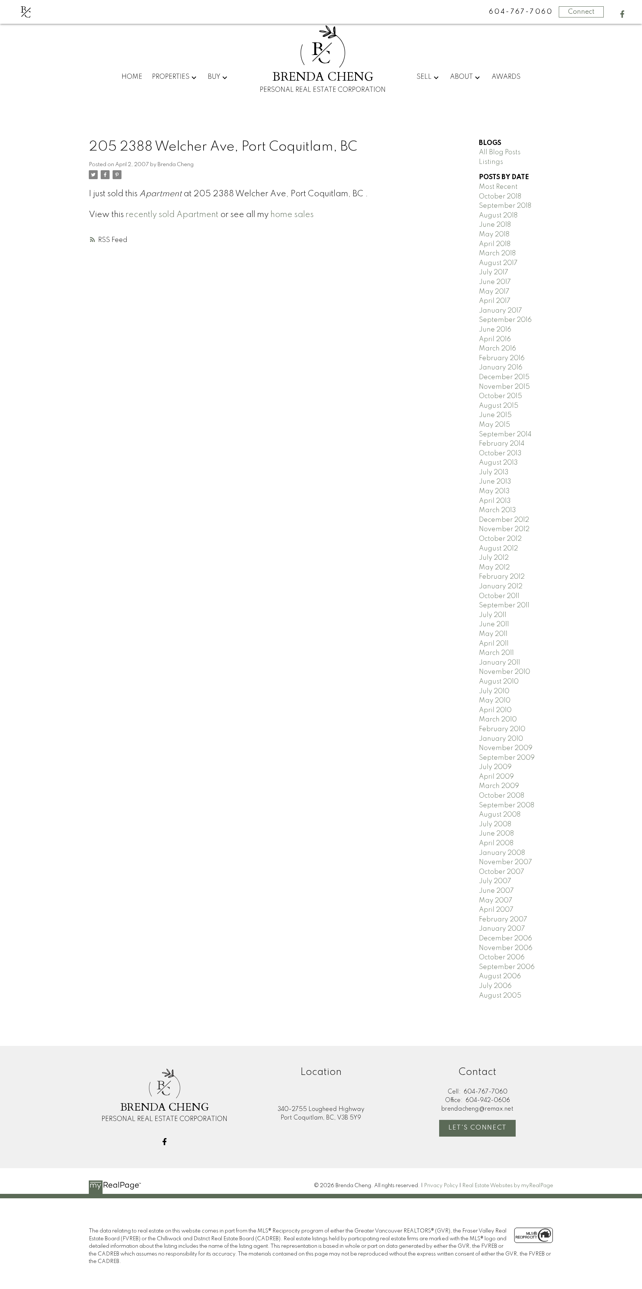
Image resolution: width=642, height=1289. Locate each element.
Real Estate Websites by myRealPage (507, 1185)
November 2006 (505, 948)
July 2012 (494, 558)
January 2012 (500, 586)
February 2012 (502, 577)
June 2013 (495, 481)
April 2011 (494, 643)
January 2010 (501, 739)
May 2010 (494, 700)
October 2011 (499, 596)
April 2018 (494, 244)
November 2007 (505, 862)
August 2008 (500, 814)
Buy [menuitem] (214, 77)
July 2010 (494, 691)
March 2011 (496, 653)
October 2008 (501, 795)
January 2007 (502, 928)
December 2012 (504, 520)
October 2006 (502, 957)
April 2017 (494, 301)
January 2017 (500, 310)
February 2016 (502, 358)
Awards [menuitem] (506, 77)
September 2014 (505, 434)
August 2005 (500, 995)
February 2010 (502, 729)
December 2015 (504, 377)
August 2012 (498, 548)
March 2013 (497, 510)
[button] (622, 14)
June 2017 (495, 282)
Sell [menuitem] (424, 77)
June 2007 (496, 891)
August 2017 (498, 263)
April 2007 (496, 910)
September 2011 (504, 605)
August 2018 (498, 215)
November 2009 (505, 748)
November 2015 (504, 387)
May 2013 (494, 491)
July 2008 (495, 824)
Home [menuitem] (131, 77)
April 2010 (495, 710)
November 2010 (504, 672)
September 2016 (505, 320)
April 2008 (496, 843)
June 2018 (495, 225)
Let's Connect (477, 1127)
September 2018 (505, 206)
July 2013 (494, 472)
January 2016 (500, 367)
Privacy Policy (441, 1185)
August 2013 (498, 462)
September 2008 (506, 805)
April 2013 (495, 501)
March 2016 (497, 348)
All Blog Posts (500, 152)
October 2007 (501, 872)
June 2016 (495, 329)
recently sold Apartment (172, 215)
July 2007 (495, 881)
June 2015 (495, 415)
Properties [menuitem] (170, 77)
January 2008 (502, 853)
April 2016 (495, 339)
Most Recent (498, 187)
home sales (292, 215)
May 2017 (494, 291)
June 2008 (496, 833)
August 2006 (500, 976)
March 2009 (499, 786)
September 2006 (507, 967)
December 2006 (505, 938)
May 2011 (493, 634)
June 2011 (494, 624)
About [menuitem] (461, 77)
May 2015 (494, 424)
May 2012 (494, 567)
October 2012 (500, 539)
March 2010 (498, 719)
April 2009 (496, 776)
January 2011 (499, 662)
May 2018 (494, 234)
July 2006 (495, 986)
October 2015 (500, 396)
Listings (491, 162)
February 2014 (502, 443)
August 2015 (498, 406)
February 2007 (503, 919)
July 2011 (492, 615)
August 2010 (499, 681)
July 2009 (495, 767)
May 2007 (495, 900)
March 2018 (497, 253)
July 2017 (493, 272)
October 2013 (500, 453)
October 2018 (500, 196)
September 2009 (507, 758)
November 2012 (504, 529)
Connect (581, 12)
